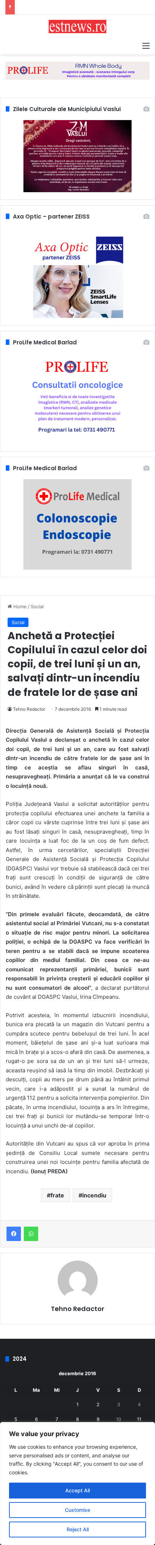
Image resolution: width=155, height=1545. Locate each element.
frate (57, 1195)
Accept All (77, 1490)
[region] (77, 1483)
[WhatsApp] (31, 1234)
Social (37, 606)
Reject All (78, 1529)
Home (19, 606)
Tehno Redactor (29, 709)
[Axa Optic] (77, 70)
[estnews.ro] (77, 26)
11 (139, 1419)
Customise (77, 1510)
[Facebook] (13, 1234)
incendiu (94, 1195)
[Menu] (146, 45)
